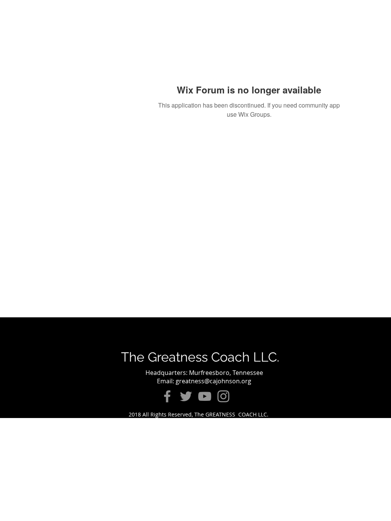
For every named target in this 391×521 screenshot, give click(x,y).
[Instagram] (223, 396)
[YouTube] (205, 396)
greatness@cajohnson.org (213, 381)
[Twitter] (186, 396)
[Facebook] (167, 396)
